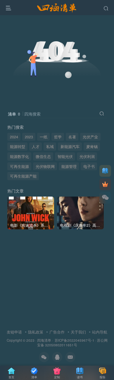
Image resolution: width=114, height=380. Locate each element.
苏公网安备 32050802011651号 (72, 343)
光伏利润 (87, 156)
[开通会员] (105, 184)
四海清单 (44, 340)
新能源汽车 (70, 146)
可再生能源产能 (23, 176)
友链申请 (14, 332)
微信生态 (43, 156)
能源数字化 (19, 156)
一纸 (43, 137)
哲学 (58, 137)
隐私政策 (35, 332)
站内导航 (99, 332)
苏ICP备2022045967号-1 (74, 340)
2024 (14, 137)
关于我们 (78, 332)
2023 (29, 137)
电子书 (89, 166)
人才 (35, 146)
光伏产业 (90, 137)
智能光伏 (65, 156)
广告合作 (57, 332)
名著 (72, 137)
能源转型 (17, 146)
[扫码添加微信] (105, 198)
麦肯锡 (92, 146)
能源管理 (69, 166)
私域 (50, 146)
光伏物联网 (45, 166)
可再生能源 (19, 166)
